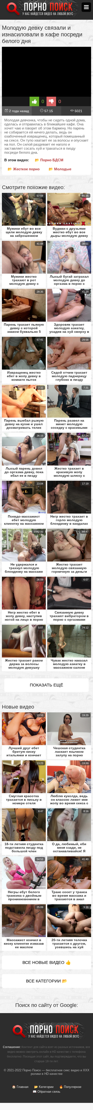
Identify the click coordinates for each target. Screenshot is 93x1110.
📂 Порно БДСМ (49, 160)
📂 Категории (43, 1087)
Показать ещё (46, 685)
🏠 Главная (20, 1087)
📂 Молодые (60, 169)
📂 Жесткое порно (24, 169)
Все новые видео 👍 (46, 962)
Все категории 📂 (46, 981)
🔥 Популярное (70, 1087)
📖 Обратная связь (46, 1091)
